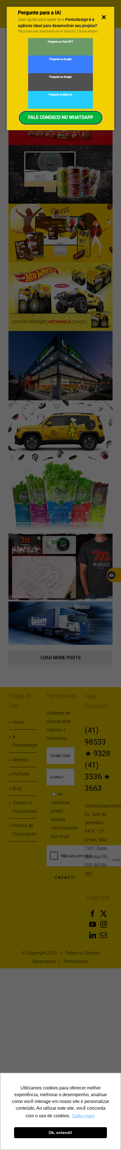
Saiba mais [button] (83, 1115)
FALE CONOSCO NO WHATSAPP (60, 117)
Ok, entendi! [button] (60, 1132)
